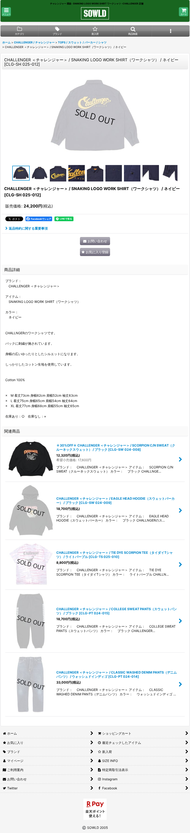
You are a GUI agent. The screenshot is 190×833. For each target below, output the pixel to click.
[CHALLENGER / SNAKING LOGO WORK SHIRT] (95, 117)
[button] (6, 11)
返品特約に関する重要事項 (28, 228)
